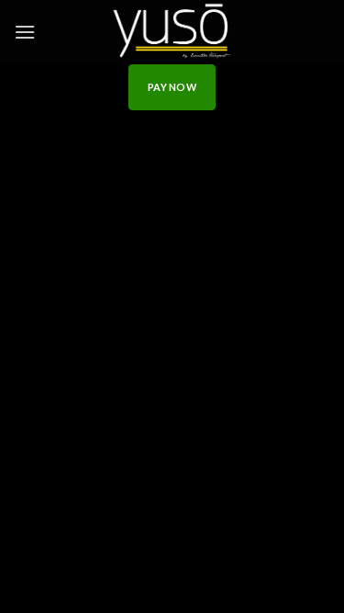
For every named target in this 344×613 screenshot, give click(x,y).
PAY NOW (172, 87)
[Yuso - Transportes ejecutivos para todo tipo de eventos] (172, 32)
